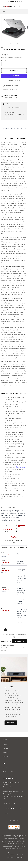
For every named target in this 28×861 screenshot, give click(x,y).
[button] (15, 6)
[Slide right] (17, 44)
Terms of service (10, 857)
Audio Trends (11, 835)
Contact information (11, 854)
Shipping (10, 57)
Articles (5, 744)
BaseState (11, 852)
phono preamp (20, 467)
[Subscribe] (23, 814)
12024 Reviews (9, 532)
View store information (10, 89)
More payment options (14, 80)
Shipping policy (19, 857)
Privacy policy (19, 852)
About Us (5, 752)
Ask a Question (19, 641)
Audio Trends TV (8, 772)
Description (5, 128)
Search (5, 768)
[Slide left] (10, 44)
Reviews (19, 128)
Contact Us (6, 748)
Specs (13, 128)
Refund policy (20, 854)
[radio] (21, 525)
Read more (11, 723)
